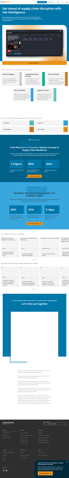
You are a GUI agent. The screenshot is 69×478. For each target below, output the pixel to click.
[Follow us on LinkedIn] (6, 470)
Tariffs (22, 452)
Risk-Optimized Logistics (43, 440)
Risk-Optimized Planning (43, 437)
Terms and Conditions (42, 455)
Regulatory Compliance (25, 455)
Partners (4, 459)
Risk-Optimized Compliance (44, 442)
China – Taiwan (24, 457)
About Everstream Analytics (8, 452)
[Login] (58, 2)
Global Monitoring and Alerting (27, 435)
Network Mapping (24, 432)
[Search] (62, 2)
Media (4, 457)
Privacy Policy (41, 452)
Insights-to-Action (24, 440)
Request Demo (6, 435)
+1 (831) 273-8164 (6, 432)
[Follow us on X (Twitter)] (4, 470)
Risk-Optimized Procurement (44, 435)
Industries (40, 432)
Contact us (5, 455)
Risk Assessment (24, 437)
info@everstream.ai (6, 437)
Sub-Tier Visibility (24, 442)
